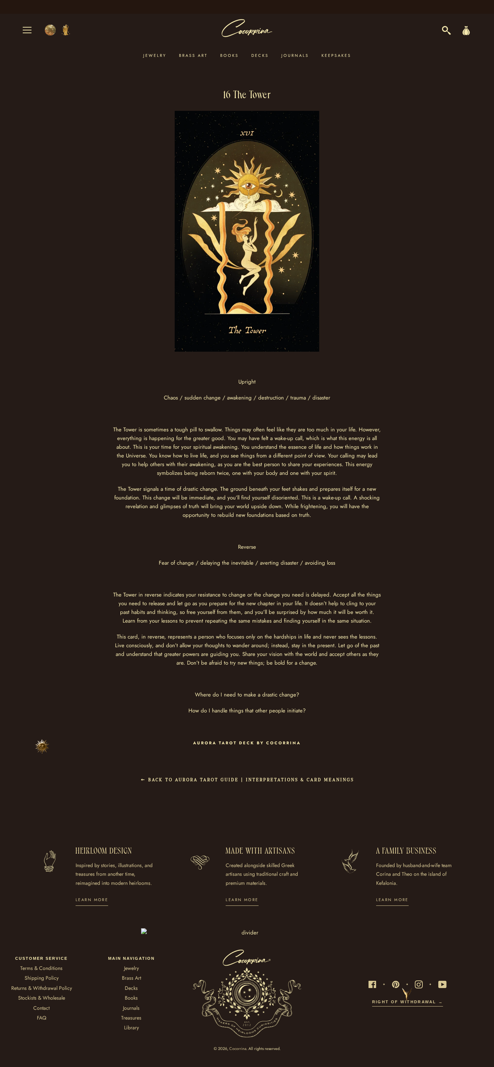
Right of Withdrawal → (407, 1002)
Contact (41, 1008)
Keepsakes (336, 55)
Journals (295, 55)
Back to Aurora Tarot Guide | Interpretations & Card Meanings (250, 780)
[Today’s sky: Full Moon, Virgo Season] (58, 30)
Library (131, 1027)
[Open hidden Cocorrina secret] (42, 746)
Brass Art (193, 55)
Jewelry (154, 55)
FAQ (41, 1017)
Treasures (131, 1017)
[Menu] (27, 30)
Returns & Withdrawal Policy (41, 988)
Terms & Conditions (41, 968)
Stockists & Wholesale (41, 997)
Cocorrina (237, 1048)
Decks (260, 55)
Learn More (92, 900)
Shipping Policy (42, 978)
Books (229, 55)
